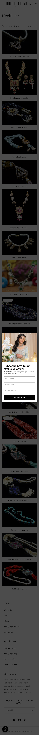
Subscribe (19, 398)
